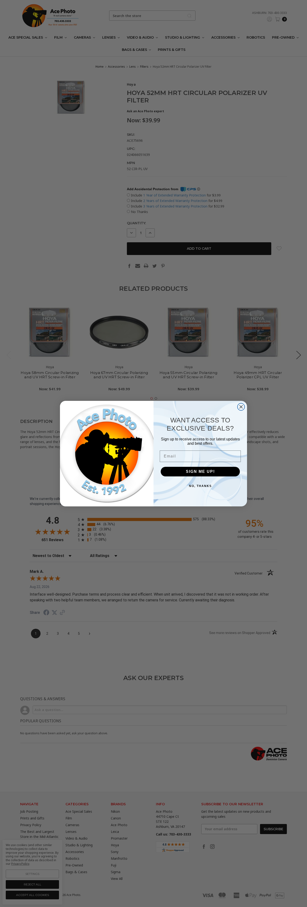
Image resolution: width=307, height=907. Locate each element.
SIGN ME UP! (200, 471)
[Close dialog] (241, 406)
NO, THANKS (200, 486)
